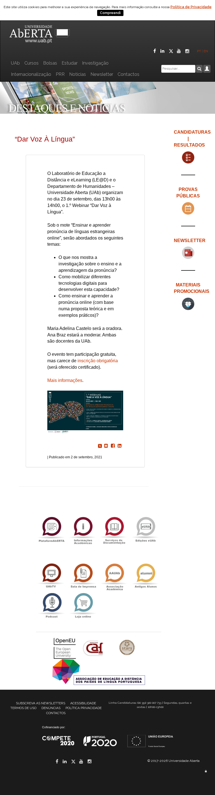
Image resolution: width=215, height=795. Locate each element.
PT (199, 51)
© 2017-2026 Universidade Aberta (174, 761)
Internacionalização (31, 74)
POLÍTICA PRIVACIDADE (84, 708)
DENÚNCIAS (50, 708)
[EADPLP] (99, 671)
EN (206, 51)
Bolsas (50, 63)
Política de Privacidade (191, 7)
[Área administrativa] (206, 771)
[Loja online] (83, 605)
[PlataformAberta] (51, 529)
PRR (60, 74)
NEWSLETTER (189, 240)
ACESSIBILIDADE (83, 703)
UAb (15, 63)
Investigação (95, 63)
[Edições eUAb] (145, 529)
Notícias (77, 74)
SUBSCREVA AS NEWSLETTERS (40, 703)
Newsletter (101, 74)
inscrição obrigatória (98, 360)
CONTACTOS (56, 713)
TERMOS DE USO (23, 708)
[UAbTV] (51, 575)
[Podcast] (51, 605)
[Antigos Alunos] (145, 575)
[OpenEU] (65, 648)
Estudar (70, 63)
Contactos (128, 74)
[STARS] (127, 648)
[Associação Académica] (114, 575)
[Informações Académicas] (83, 529)
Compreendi (110, 13)
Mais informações (64, 380)
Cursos (31, 63)
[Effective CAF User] (94, 648)
